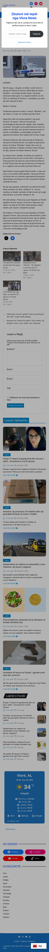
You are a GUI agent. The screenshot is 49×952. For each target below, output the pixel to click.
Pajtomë (36, 34)
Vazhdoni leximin (24, 42)
